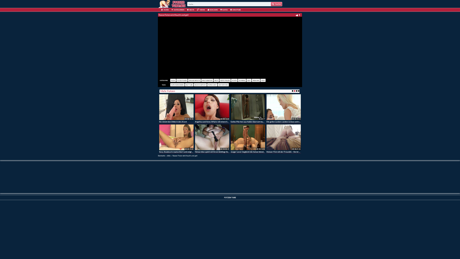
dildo (173, 80)
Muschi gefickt (200, 85)
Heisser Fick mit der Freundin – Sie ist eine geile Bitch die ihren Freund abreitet (300, 152)
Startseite (161, 155)
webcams (256, 80)
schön (234, 80)
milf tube (189, 85)
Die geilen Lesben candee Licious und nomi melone (287, 122)
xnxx (263, 80)
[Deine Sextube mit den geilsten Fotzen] (172, 3)
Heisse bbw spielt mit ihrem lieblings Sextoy (213, 152)
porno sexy (212, 85)
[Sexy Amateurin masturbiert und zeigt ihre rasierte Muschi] (176, 137)
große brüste (194, 80)
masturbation (207, 80)
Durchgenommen (177, 85)
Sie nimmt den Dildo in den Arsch (173, 122)
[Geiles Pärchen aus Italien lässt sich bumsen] (248, 107)
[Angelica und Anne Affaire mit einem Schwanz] (212, 107)
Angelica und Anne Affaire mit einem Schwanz (214, 122)
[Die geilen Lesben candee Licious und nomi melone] (283, 107)
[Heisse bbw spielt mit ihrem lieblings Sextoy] (212, 137)
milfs (216, 80)
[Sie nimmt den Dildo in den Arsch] (176, 107)
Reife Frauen (225, 80)
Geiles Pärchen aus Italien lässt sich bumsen (249, 122)
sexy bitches (223, 85)
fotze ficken (182, 80)
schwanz (242, 80)
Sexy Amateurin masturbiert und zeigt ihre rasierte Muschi (184, 152)
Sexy (249, 80)
